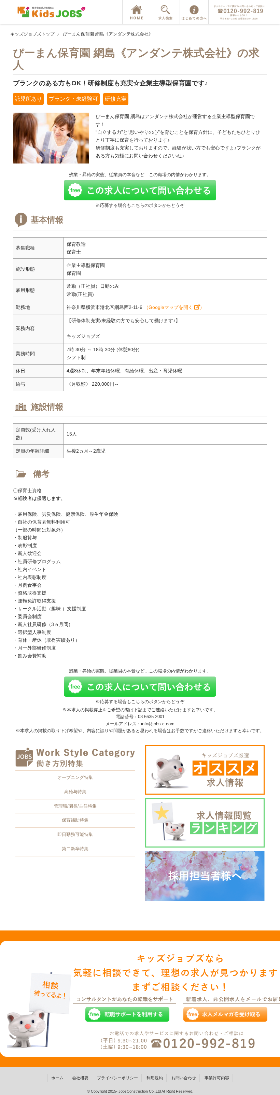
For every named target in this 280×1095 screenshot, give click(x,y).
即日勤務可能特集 (75, 834)
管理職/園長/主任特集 (75, 806)
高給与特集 (75, 791)
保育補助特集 (75, 820)
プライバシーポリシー (117, 1078)
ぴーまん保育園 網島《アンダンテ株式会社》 (108, 34)
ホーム (57, 1078)
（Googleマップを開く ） (174, 307)
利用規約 (154, 1078)
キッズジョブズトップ (32, 34)
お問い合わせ (183, 1078)
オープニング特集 (75, 777)
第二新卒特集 (75, 848)
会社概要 (80, 1078)
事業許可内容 (217, 1078)
